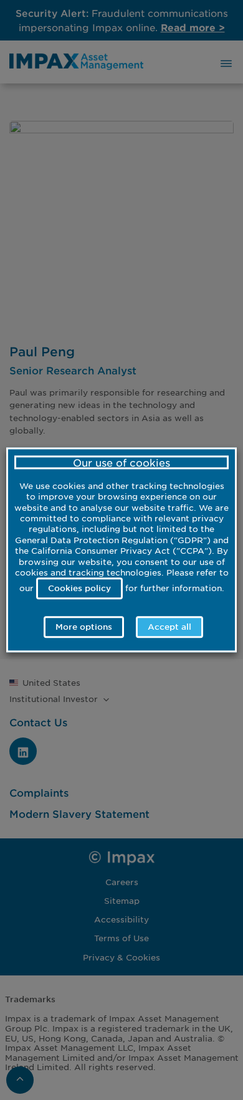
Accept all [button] (169, 627)
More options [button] (83, 627)
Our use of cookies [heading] (121, 462)
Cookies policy (79, 588)
